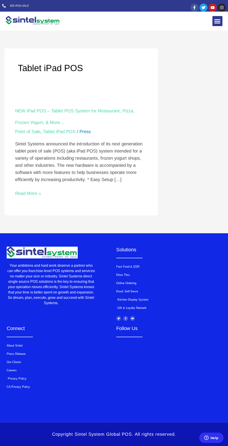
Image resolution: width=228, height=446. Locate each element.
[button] (217, 21)
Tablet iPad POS (59, 131)
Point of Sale (27, 131)
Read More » (28, 193)
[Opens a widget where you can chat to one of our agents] (211, 438)
